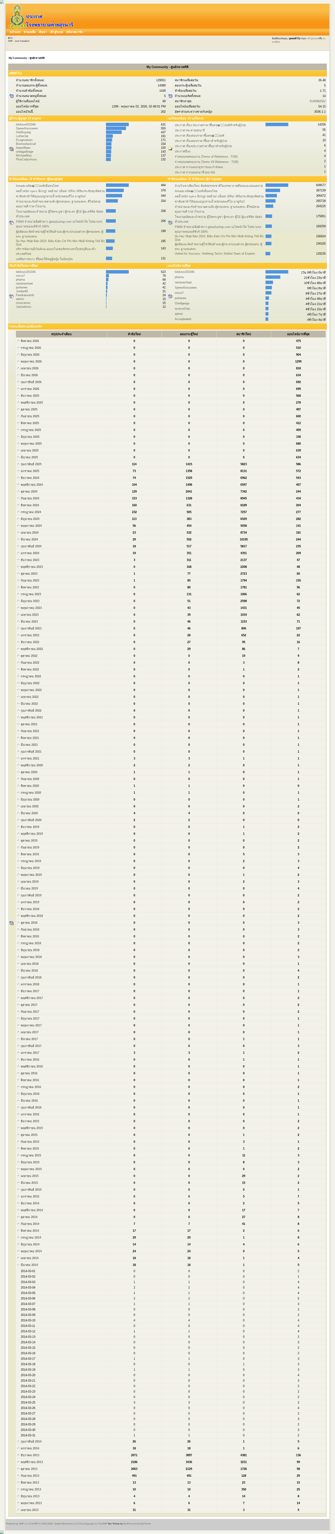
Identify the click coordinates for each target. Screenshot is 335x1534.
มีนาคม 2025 (29, 457)
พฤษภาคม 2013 (31, 1503)
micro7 (20, 275)
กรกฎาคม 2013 (30, 1489)
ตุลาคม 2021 (28, 724)
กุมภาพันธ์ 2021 (30, 751)
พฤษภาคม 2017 (31, 1025)
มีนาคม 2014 (29, 1265)
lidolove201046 (26, 124)
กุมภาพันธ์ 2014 (30, 1441)
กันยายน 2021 (29, 731)
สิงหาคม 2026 (29, 341)
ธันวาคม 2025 (29, 395)
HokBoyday (23, 132)
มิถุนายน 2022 (29, 683)
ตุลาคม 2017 (28, 1005)
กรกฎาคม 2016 (30, 1087)
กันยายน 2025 (29, 416)
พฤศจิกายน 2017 (31, 998)
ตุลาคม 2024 (28, 491)
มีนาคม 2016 (29, 1100)
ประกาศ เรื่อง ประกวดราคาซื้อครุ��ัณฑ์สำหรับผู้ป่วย (210, 125)
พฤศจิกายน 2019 (31, 833)
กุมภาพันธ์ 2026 (30, 382)
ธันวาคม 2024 (29, 478)
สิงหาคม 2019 (29, 854)
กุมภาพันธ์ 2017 (30, 1046)
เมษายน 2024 (29, 532)
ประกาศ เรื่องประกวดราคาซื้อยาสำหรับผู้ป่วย (203, 146)
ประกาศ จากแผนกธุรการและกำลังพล (199, 167)
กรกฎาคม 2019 (30, 861)
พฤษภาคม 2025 (31, 443)
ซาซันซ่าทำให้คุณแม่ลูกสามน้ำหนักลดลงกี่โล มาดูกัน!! (51, 196)
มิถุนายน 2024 (29, 519)
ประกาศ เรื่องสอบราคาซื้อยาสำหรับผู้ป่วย (201, 141)
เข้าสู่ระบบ (56, 32)
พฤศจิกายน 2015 (31, 1128)
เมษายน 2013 (29, 1510)
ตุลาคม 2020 (28, 772)
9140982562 (318, 101)
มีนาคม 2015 (29, 1182)
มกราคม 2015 (29, 1196)
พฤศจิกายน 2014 (31, 1210)
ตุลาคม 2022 (28, 655)
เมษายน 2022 (29, 697)
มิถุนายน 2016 (29, 1094)
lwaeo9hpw (23, 147)
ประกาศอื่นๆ (183, 151)
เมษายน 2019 (29, 881)
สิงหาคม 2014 (29, 1230)
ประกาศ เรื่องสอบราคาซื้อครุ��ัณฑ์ (199, 135)
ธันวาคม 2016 (29, 1059)
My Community (18, 58)
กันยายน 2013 (29, 1475)
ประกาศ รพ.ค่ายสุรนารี (190, 130)
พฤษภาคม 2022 (31, 690)
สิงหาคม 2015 (29, 1148)
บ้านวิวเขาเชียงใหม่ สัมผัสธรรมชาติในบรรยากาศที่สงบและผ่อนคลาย (219, 186)
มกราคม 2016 (29, 1114)
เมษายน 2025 (29, 450)
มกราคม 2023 (29, 635)
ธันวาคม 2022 (29, 642)
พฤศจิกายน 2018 (31, 916)
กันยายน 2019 (29, 847)
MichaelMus (24, 155)
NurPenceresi (131, 1523)
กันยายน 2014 (29, 1224)
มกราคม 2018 (29, 984)
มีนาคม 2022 (29, 703)
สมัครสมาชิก (74, 32)
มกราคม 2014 (29, 1448)
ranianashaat (24, 283)
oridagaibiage (24, 151)
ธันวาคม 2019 (29, 827)
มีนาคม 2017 (29, 1039)
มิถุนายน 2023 (29, 601)
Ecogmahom (24, 140)
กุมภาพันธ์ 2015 (30, 1189)
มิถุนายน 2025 (29, 436)
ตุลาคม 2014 (28, 1217)
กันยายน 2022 (29, 662)
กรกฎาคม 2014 (30, 1237)
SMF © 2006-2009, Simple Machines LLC (55, 1523)
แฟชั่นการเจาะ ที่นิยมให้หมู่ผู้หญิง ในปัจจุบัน (44, 259)
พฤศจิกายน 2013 (31, 1462)
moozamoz (23, 303)
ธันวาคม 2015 (29, 1121)
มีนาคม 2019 (29, 888)
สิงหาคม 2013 (29, 1482)
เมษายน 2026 (29, 368)
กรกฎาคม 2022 (30, 676)
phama (20, 279)
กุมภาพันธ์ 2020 (30, 820)
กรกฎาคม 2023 (30, 594)
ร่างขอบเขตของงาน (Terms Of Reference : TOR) (206, 162)
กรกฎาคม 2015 (30, 1155)
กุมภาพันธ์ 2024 (30, 546)
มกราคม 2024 (29, 553)
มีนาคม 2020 (29, 813)
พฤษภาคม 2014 (31, 1251)
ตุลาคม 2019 (28, 840)
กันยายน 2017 (29, 1011)
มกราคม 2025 (29, 471)
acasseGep (182, 308)
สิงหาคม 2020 (29, 786)
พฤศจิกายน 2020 (31, 765)
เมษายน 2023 (29, 614)
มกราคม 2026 (29, 389)
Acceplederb (183, 319)
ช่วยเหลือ (30, 32)
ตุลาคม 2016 (28, 1073)
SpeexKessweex (27, 128)
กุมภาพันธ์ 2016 (30, 1107)
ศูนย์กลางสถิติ (37, 58)
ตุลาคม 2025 (28, 409)
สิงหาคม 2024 (29, 505)
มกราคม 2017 (29, 1052)
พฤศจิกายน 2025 (31, 402)
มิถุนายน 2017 (29, 1018)
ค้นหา (43, 32)
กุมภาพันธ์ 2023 (30, 628)
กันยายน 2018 (29, 929)
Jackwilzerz (23, 306)
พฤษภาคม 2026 (31, 361)
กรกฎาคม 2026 (30, 348)
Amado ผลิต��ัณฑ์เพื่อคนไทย (37, 186)
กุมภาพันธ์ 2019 (30, 895)
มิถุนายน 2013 (29, 1496)
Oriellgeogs (182, 303)
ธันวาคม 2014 (29, 1203)
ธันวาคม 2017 (29, 991)
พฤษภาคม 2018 (31, 957)
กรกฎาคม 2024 (30, 512)
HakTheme (145, 1523)
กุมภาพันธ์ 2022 (30, 710)
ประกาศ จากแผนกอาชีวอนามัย (195, 172)
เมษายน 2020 (29, 806)
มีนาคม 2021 (29, 744)
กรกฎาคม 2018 (30, 943)
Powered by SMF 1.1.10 (18, 1523)
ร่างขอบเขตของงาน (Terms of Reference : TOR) (206, 156)
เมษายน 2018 (29, 963)
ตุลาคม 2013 (28, 1469)
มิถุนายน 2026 (29, 354)
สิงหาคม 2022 (29, 669)
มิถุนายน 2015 (29, 1162)
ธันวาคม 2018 (29, 909)
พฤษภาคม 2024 (31, 525)
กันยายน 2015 (29, 1141)
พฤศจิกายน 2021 (31, 717)
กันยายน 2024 (29, 498)
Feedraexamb (25, 295)
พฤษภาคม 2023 (31, 608)
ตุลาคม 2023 (28, 573)
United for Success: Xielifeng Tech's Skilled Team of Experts (215, 253)
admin (20, 299)
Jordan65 (22, 291)
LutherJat (22, 136)
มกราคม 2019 (29, 902)
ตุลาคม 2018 (28, 922)
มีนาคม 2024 (29, 539)
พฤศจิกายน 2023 (31, 567)
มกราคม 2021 (29, 758)
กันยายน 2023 (29, 580)
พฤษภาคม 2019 (31, 875)
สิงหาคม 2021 (29, 738)
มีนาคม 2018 (29, 970)
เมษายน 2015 (29, 1176)
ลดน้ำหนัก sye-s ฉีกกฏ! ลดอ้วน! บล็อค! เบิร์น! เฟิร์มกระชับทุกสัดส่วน (60, 191)
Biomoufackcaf (26, 144)
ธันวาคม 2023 (29, 560)
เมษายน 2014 (29, 1258)
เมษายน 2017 (29, 1032)
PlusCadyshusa (26, 159)
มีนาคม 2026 (29, 375)
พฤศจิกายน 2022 (31, 649)
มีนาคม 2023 (29, 621)
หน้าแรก (15, 32)
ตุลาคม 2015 (28, 1135)
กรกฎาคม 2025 (30, 430)
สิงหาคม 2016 (29, 1080)
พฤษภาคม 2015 (31, 1169)
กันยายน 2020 (29, 779)
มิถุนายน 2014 (29, 1244)
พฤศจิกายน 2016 (31, 1066)
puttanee (21, 287)
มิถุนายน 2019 (29, 868)
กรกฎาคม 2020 (30, 792)
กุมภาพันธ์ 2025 (30, 464)
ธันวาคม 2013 (29, 1455)
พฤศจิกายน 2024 (31, 484)
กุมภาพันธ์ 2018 (30, 977)
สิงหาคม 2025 (29, 423)
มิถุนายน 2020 (29, 799)
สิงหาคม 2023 (29, 587)
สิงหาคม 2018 (29, 936)
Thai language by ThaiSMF (93, 1523)
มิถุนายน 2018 (29, 950)
